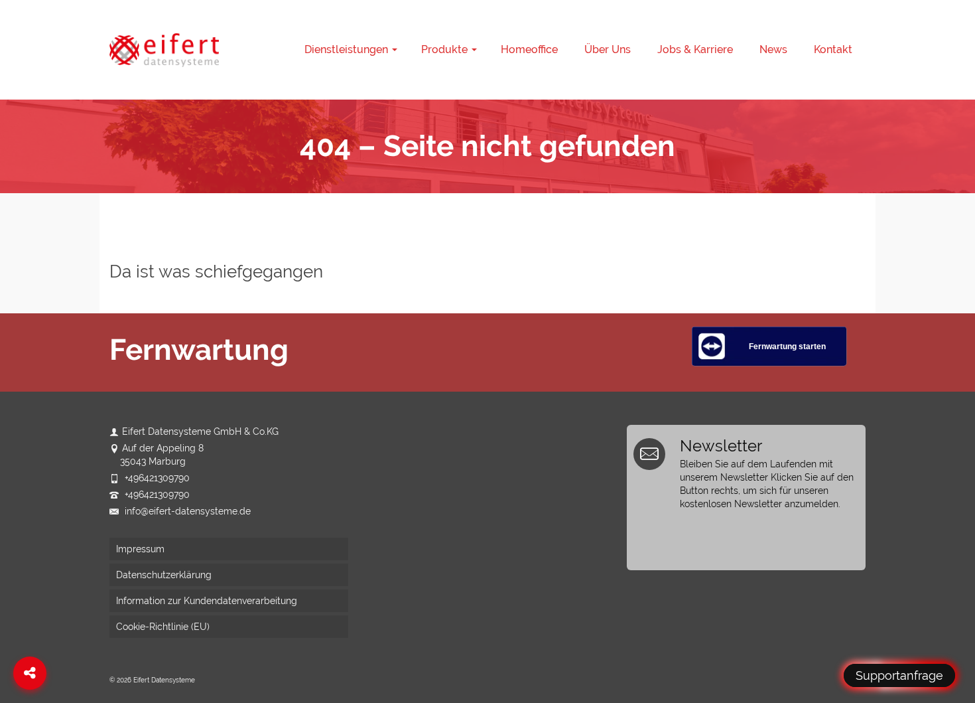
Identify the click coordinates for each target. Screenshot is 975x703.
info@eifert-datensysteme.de (186, 511)
